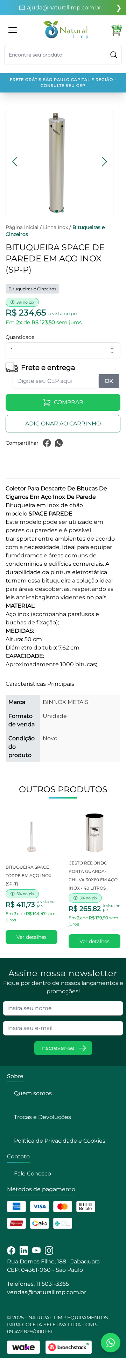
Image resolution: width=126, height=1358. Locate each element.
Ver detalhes (31, 937)
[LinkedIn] (24, 1250)
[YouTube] (36, 1250)
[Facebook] (11, 1250)
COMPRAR (68, 402)
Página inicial (22, 227)
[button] (14, 162)
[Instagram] (49, 1250)
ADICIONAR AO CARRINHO (63, 423)
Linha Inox (55, 227)
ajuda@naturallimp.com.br (64, 7)
